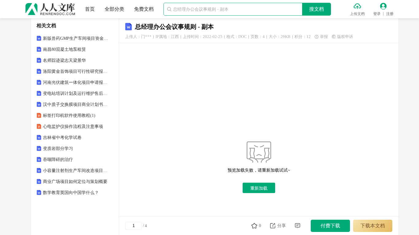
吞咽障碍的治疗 (58, 159)
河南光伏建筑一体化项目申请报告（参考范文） (75, 82)
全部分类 (114, 9)
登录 (377, 14)
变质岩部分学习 (58, 148)
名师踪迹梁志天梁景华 (64, 60)
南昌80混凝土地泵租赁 (64, 49)
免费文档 (144, 9)
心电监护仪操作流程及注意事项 (73, 126)
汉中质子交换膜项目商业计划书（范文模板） (75, 104)
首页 (90, 9)
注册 (390, 14)
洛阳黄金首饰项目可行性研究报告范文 (75, 71)
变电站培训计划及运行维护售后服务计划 (75, 93)
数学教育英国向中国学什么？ (71, 192)
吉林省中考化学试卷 (62, 137)
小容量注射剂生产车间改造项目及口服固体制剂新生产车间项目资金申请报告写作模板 (75, 170)
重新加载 (258, 188)
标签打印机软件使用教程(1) (69, 115)
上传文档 (357, 14)
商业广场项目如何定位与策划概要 (75, 181)
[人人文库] (50, 9)
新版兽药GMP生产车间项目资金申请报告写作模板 (75, 38)
